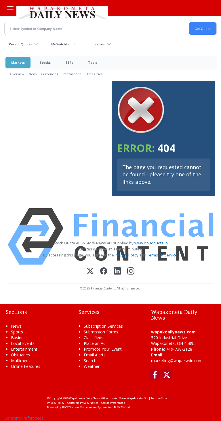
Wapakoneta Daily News (84, 398)
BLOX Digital (122, 407)
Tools (92, 62)
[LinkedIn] (117, 271)
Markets (18, 62)
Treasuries (94, 74)
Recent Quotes (20, 44)
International (72, 74)
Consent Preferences (23, 418)
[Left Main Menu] (10, 8)
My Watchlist (60, 44)
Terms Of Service (162, 255)
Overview (17, 74)
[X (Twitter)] (90, 271)
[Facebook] (104, 271)
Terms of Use (159, 398)
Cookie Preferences (113, 403)
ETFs (69, 62)
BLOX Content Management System (84, 407)
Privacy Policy (126, 255)
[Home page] (62, 11)
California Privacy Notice (82, 403)
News (33, 74)
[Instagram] (131, 271)
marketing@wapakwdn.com (177, 360)
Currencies (49, 74)
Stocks (45, 62)
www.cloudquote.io (151, 243)
